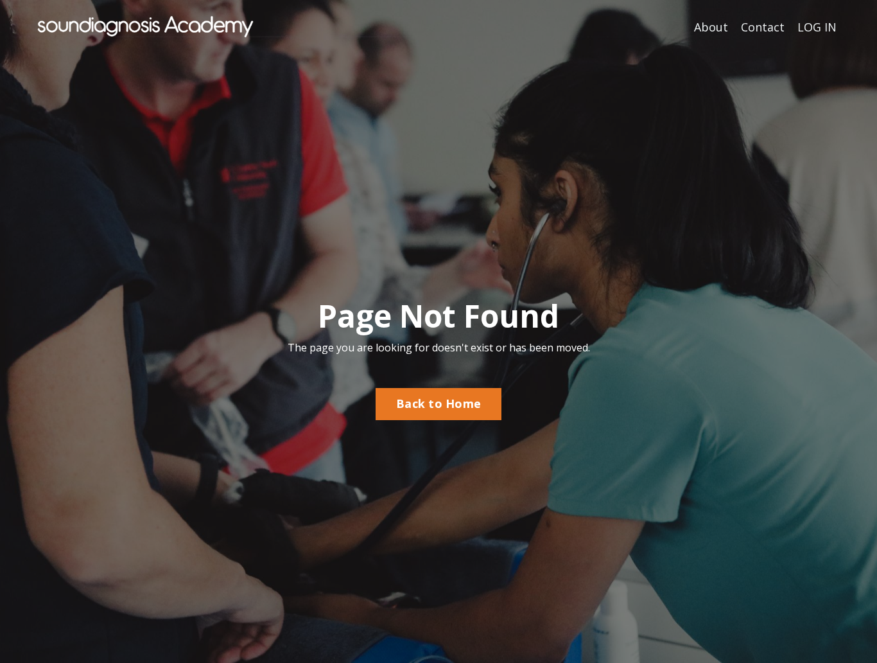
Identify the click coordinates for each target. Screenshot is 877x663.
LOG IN (817, 27)
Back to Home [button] (438, 403)
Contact (763, 27)
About (711, 27)
